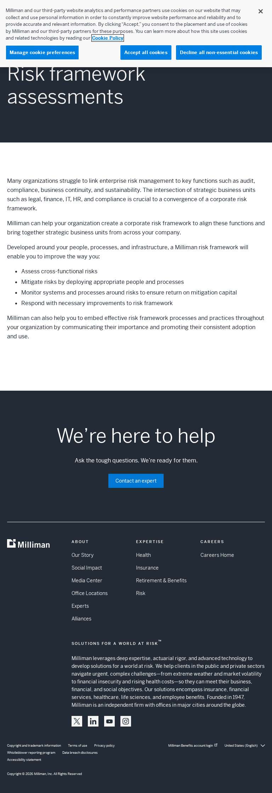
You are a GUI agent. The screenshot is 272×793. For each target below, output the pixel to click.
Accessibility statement (24, 760)
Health (143, 555)
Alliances (81, 619)
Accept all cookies (145, 52)
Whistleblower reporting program (31, 753)
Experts (80, 606)
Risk (140, 593)
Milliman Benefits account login (190, 746)
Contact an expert (136, 481)
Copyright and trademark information (34, 746)
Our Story (83, 555)
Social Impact (87, 568)
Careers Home (217, 555)
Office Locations (90, 593)
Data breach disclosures (80, 753)
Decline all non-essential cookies (219, 52)
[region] (136, 33)
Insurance (147, 568)
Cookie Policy (107, 38)
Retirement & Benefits (161, 580)
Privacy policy (104, 746)
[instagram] (125, 721)
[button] (77, 721)
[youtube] (109, 721)
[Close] (260, 11)
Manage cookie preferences (42, 52)
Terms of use (77, 746)
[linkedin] (93, 721)
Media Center (87, 580)
